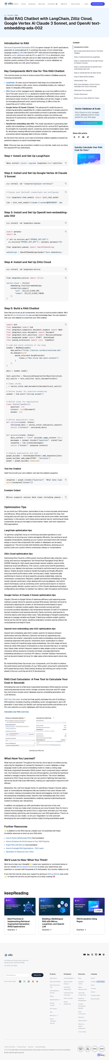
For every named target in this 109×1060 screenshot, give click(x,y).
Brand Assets (95, 999)
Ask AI (102, 1055)
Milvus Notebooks (67, 1003)
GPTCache (53, 1009)
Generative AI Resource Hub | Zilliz (20, 852)
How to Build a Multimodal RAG (18, 838)
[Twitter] (92, 954)
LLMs (21, 53)
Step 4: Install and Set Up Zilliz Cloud (87, 73)
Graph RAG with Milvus (15, 845)
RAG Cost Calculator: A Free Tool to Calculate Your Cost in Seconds (87, 85)
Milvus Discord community (26, 867)
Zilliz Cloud (45, 55)
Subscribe (37, 975)
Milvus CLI (53, 1015)
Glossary (81, 1017)
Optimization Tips (80, 80)
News (93, 985)
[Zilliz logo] (8, 4)
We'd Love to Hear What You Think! (86, 98)
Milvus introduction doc (19, 315)
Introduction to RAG (81, 47)
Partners (93, 988)
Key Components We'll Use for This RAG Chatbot (88, 52)
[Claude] (33, 981)
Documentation (68, 978)
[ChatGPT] (20, 981)
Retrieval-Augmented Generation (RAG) (19, 47)
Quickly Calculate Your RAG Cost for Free (88, 149)
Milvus (34, 55)
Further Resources (80, 94)
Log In (86, 4)
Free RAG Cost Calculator (68, 994)
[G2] (104, 954)
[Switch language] (56, 4)
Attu (51, 1012)
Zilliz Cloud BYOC (55, 982)
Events (93, 992)
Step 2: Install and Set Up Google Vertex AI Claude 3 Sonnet (88, 62)
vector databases (18, 55)
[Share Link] (87, 137)
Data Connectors (82, 1013)
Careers (93, 982)
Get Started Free (97, 4)
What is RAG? (82, 1021)
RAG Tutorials (68, 998)
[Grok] (29, 981)
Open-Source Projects (68, 983)
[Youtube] (84, 954)
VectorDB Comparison (82, 994)
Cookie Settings (40, 1047)
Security (30, 1047)
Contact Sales (95, 995)
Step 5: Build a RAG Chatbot (84, 77)
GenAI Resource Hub (82, 988)
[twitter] (74, 137)
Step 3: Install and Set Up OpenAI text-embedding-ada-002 (88, 68)
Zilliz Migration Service (54, 992)
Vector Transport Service (53, 1021)
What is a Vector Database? (81, 1026)
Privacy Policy (21, 1047)
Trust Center (82, 1032)
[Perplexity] (24, 981)
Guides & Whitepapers (82, 999)
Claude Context (52, 1004)
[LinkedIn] (88, 954)
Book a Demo (75, 4)
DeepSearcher (54, 1000)
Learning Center (81, 983)
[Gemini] (37, 981)
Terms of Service (9, 1047)
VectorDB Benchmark (67, 988)
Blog (79, 978)
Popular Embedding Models (81, 1006)
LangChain (10, 82)
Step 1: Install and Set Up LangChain (87, 57)
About (93, 978)
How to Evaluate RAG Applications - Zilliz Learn (25, 848)
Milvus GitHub (53, 874)
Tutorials (10, 15)
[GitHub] (96, 954)
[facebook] (78, 137)
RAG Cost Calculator (12, 699)
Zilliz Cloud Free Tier (55, 986)
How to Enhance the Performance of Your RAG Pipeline (27, 841)
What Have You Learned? (83, 90)
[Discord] (100, 954)
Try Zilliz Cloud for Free (88, 123)
